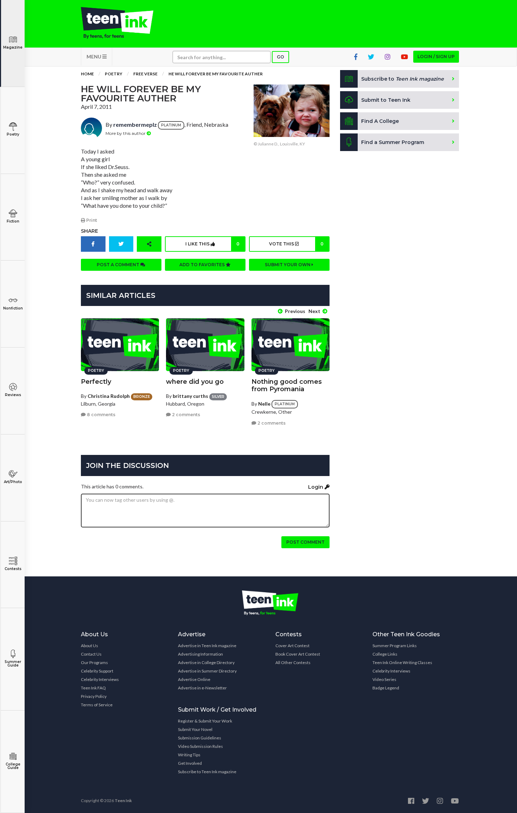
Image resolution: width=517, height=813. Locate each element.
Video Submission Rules (200, 746)
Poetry (13, 134)
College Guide (13, 766)
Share (89, 231)
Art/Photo (13, 482)
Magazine (13, 47)
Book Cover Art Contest (297, 654)
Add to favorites (202, 264)
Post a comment (118, 264)
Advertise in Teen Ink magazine (207, 645)
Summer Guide (13, 663)
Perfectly (96, 382)
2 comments (185, 414)
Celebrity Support (97, 671)
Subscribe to (402, 79)
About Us (89, 645)
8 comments (100, 414)
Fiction (13, 221)
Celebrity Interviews (100, 679)
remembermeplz (135, 124)
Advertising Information (200, 654)
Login (316, 487)
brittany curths (190, 396)
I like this (212, 243)
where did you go (195, 382)
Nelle (264, 404)
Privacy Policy (94, 696)
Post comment (305, 542)
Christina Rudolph (109, 396)
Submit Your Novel (195, 729)
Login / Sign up (436, 56)
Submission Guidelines (199, 737)
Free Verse (145, 73)
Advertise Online (194, 679)
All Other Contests (293, 662)
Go (280, 57)
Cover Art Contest (292, 645)
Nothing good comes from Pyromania (286, 385)
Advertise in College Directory (206, 662)
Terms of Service (97, 704)
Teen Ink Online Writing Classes (402, 662)
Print (91, 220)
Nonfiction (13, 308)
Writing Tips (189, 754)
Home (87, 73)
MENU (94, 57)
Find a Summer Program (392, 142)
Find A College (380, 121)
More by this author (126, 133)
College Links (384, 654)
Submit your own (288, 264)
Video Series (384, 679)
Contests (13, 569)
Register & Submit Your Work (205, 721)
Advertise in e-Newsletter (202, 687)
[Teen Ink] (124, 23)
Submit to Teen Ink (385, 100)
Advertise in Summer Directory (207, 671)
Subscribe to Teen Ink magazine (207, 771)
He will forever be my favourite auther (215, 73)
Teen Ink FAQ (93, 687)
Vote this (296, 243)
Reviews (13, 395)
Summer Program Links (394, 645)
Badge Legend (385, 687)
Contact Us (91, 654)
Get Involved (190, 763)
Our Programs (94, 662)
